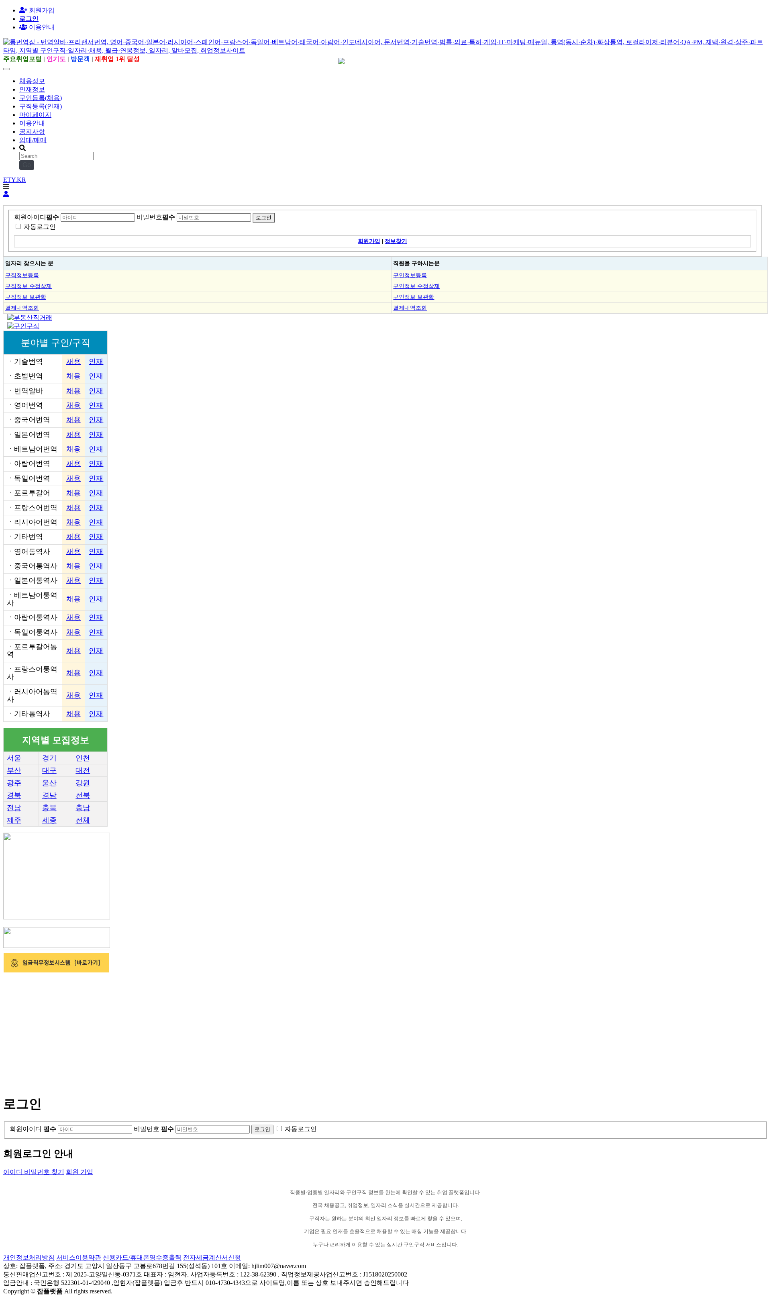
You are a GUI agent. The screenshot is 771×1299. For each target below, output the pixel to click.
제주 (14, 820)
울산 (49, 783)
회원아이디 (36, 217)
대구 (49, 770)
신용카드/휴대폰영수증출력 (142, 1257)
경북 (14, 795)
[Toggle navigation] (6, 69)
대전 (82, 770)
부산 (14, 770)
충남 (82, 808)
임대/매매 (33, 140)
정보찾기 (396, 241)
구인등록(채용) (40, 97)
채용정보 (32, 81)
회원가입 (41, 10)
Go (26, 164)
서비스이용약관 (78, 1257)
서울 (14, 758)
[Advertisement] (244, 1030)
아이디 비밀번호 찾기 (33, 1171)
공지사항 (32, 131)
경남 (49, 795)
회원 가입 (79, 1171)
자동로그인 (40, 226)
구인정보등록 (410, 275)
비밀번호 (156, 217)
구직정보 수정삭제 (28, 286)
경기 (49, 758)
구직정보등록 (22, 275)
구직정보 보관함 (25, 297)
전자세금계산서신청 (212, 1257)
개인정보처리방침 (29, 1257)
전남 (14, 808)
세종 (49, 820)
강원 (82, 783)
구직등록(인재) (40, 106)
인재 (96, 361)
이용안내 (32, 123)
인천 (82, 758)
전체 (82, 820)
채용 (73, 361)
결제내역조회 (22, 307)
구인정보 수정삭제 (416, 286)
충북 (49, 808)
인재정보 (32, 89)
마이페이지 (35, 114)
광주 (14, 783)
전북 (82, 795)
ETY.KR (14, 179)
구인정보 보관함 (413, 297)
